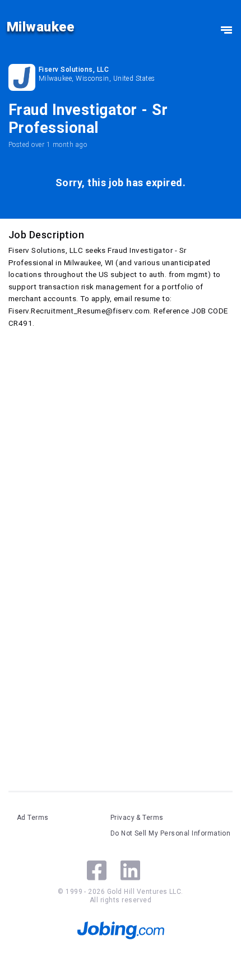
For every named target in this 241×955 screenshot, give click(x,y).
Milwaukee (40, 27)
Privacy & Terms (137, 818)
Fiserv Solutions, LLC (74, 69)
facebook (96, 870)
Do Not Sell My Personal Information (170, 833)
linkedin (130, 870)
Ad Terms (33, 818)
